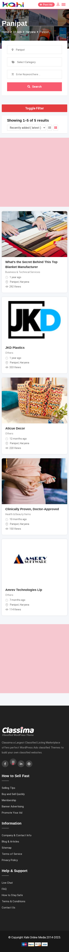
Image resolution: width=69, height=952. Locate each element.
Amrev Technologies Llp (23, 590)
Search (37, 86)
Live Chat (7, 882)
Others (9, 352)
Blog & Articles (10, 841)
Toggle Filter (34, 108)
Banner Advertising (13, 806)
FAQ (4, 889)
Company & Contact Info (16, 835)
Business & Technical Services (22, 272)
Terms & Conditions (13, 901)
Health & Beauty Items (18, 514)
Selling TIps (8, 787)
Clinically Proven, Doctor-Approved (32, 509)
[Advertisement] (34, 172)
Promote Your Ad (12, 812)
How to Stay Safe (12, 895)
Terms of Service (12, 854)
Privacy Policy (10, 860)
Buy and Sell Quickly (13, 794)
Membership (9, 800)
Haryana (24, 281)
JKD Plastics (15, 347)
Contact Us (8, 907)
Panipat (14, 281)
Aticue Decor (15, 428)
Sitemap (7, 847)
